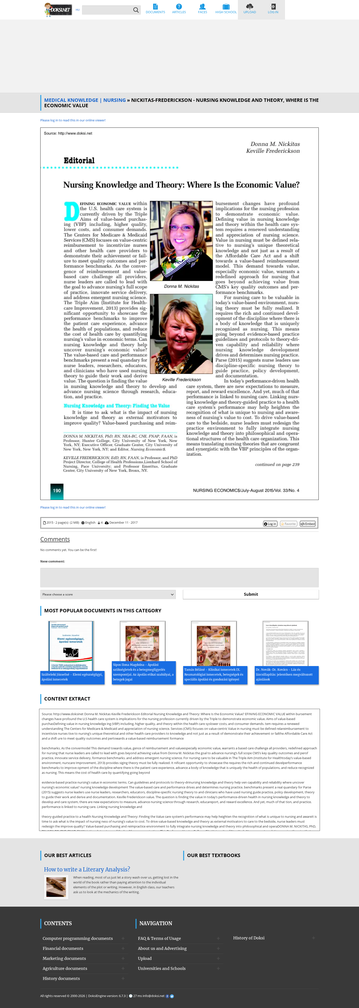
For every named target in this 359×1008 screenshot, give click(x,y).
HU (78, 9)
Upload (249, 12)
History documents (61, 978)
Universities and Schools (162, 968)
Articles (179, 12)
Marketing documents (64, 958)
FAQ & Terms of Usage (159, 938)
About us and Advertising (162, 948)
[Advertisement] (179, 56)
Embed (310, 524)
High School (226, 12)
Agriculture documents (65, 968)
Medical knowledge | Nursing (85, 100)
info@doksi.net (154, 996)
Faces (202, 12)
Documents (155, 12)
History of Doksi (248, 937)
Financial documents (63, 948)
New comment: (52, 561)
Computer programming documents (78, 938)
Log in (273, 12)
